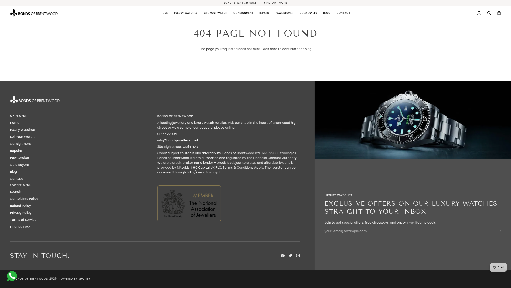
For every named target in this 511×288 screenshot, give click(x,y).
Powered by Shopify (75, 279)
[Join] (497, 230)
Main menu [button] (19, 116)
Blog (13, 171)
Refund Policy (20, 205)
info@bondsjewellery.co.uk (178, 140)
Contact (16, 178)
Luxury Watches (22, 129)
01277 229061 (167, 134)
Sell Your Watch (22, 136)
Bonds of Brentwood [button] (175, 116)
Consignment (20, 143)
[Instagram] (298, 255)
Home (14, 122)
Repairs (16, 150)
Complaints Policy (24, 198)
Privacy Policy (21, 212)
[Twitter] (290, 255)
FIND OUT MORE (275, 3)
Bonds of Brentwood (31, 279)
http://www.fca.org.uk (204, 172)
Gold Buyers (19, 164)
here (273, 49)
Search (15, 191)
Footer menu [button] (21, 185)
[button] (186, 13)
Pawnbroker (19, 157)
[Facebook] (283, 255)
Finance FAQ (20, 226)
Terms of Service (23, 219)
